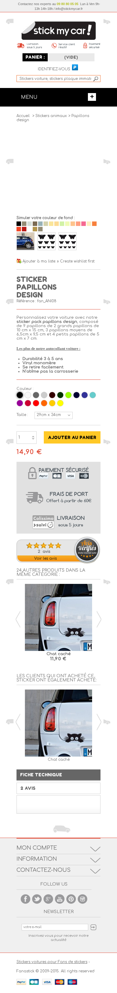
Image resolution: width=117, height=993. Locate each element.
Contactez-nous (43, 870)
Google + (48, 899)
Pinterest (71, 899)
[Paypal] (74, 67)
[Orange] (44, 403)
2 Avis (27, 788)
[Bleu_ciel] (92, 395)
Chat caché (58, 654)
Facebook (25, 899)
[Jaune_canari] (60, 403)
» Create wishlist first (75, 261)
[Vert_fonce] (60, 395)
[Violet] (19, 403)
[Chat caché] (58, 618)
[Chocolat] (52, 395)
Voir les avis (45, 558)
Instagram (82, 899)
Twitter (37, 899)
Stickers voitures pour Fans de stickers (51, 962)
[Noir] (19, 395)
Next (99, 619)
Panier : (35, 57)
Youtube (59, 899)
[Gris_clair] (44, 395)
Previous (18, 619)
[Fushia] (28, 403)
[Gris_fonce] (36, 395)
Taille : (22, 415)
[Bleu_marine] (84, 395)
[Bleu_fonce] (76, 395)
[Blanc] (28, 395)
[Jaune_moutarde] (52, 403)
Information (36, 859)
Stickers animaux (51, 116)
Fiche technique (41, 774)
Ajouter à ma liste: (39, 261)
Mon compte (36, 848)
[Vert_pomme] (68, 395)
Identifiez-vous (54, 69)
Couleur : (24, 389)
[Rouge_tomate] (36, 403)
